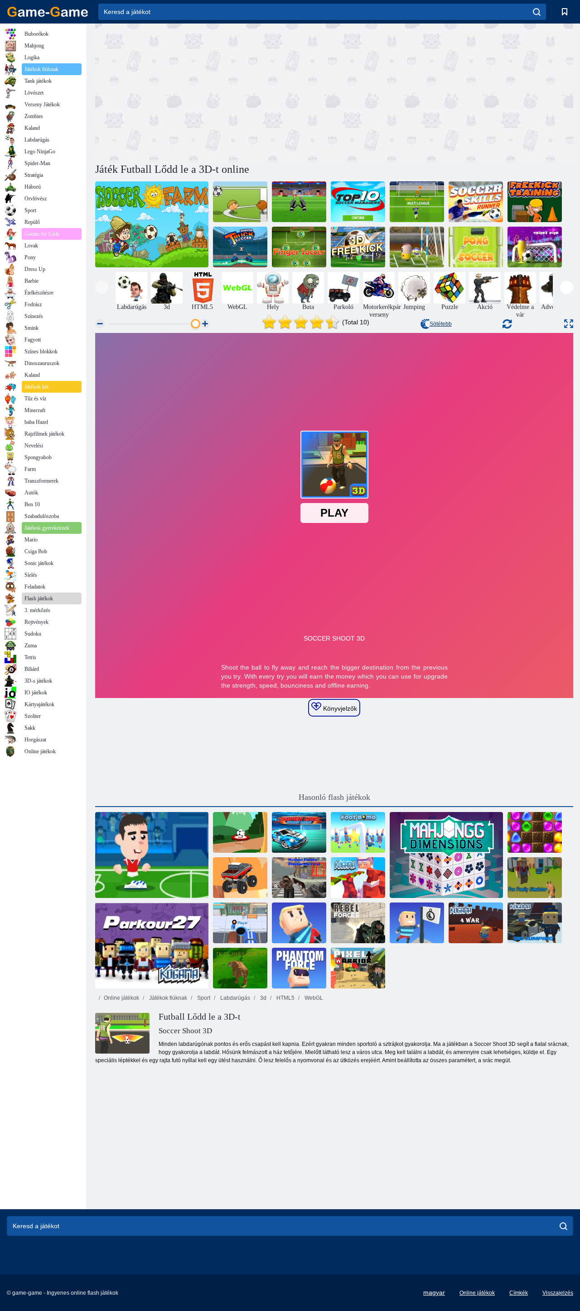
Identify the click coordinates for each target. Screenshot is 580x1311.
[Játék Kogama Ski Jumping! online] (535, 922)
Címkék (518, 1293)
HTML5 (285, 998)
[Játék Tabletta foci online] (417, 247)
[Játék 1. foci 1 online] (240, 201)
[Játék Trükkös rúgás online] (535, 247)
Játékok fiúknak (167, 998)
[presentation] (101, 287)
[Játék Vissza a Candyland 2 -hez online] (535, 832)
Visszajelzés (557, 1293)
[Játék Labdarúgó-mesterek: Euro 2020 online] (151, 855)
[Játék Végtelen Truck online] (240, 877)
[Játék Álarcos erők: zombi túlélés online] (299, 877)
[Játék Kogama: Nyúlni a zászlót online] (417, 922)
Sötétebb (441, 324)
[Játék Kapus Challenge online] (299, 201)
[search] (536, 11)
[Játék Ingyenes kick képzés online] (535, 201)
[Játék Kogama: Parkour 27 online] (151, 945)
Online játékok (121, 998)
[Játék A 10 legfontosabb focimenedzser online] (358, 201)
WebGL (313, 998)
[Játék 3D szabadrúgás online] (358, 247)
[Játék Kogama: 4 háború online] (476, 922)
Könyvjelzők (339, 708)
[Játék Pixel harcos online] (358, 968)
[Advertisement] (215, 91)
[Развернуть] (568, 323)
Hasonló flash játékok (334, 797)
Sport (203, 998)
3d (262, 998)
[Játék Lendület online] (299, 247)
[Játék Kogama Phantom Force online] (299, 968)
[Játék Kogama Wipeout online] (299, 922)
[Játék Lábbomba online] (358, 832)
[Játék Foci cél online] (240, 832)
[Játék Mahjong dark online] (446, 855)
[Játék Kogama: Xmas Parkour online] (358, 877)
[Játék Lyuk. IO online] (240, 922)
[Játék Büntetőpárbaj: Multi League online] (417, 201)
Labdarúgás (234, 998)
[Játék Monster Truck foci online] (240, 247)
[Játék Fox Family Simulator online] (535, 877)
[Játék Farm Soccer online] (151, 224)
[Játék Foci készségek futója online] (476, 201)
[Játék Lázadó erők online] (358, 922)
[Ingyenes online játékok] (47, 12)
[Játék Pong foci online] (476, 247)
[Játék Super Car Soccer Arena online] (299, 832)
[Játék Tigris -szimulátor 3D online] (240, 968)
